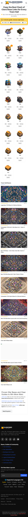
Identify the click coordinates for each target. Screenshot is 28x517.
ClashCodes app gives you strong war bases (12, 401)
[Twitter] (6, 439)
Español (9, 482)
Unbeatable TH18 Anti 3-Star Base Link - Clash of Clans (13, 228)
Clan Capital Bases (7, 449)
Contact (3, 498)
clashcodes (4, 396)
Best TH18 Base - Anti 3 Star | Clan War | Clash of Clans (12, 251)
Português (14, 482)
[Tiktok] (14, 439)
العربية (19, 484)
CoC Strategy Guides (8, 460)
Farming (9, 38)
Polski (15, 486)
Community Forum (7, 462)
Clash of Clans (15, 405)
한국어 (9, 484)
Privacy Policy (19, 498)
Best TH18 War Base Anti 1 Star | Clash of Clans (12, 274)
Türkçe (23, 484)
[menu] (2, 3)
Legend (8, 40)
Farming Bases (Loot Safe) (9, 454)
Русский (7, 486)
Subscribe (23, 475)
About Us (3, 501)
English (4, 482)
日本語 (24, 482)
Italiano (11, 486)
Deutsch (20, 482)
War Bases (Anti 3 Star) (8, 452)
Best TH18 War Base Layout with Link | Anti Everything (14, 318)
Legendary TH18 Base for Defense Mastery (11, 205)
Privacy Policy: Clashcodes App (8, 504)
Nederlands (20, 486)
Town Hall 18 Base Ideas (6, 340)
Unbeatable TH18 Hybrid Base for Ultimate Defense (13, 296)
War (5, 38)
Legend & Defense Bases (9, 457)
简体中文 (14, 484)
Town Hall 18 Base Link (6, 384)
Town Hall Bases (7, 446)
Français (5, 484)
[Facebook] (2, 439)
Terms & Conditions (10, 498)
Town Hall (9, 501)
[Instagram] (10, 439)
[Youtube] (18, 439)
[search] (26, 3)
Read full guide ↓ (7, 411)
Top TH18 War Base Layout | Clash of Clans (11, 362)
